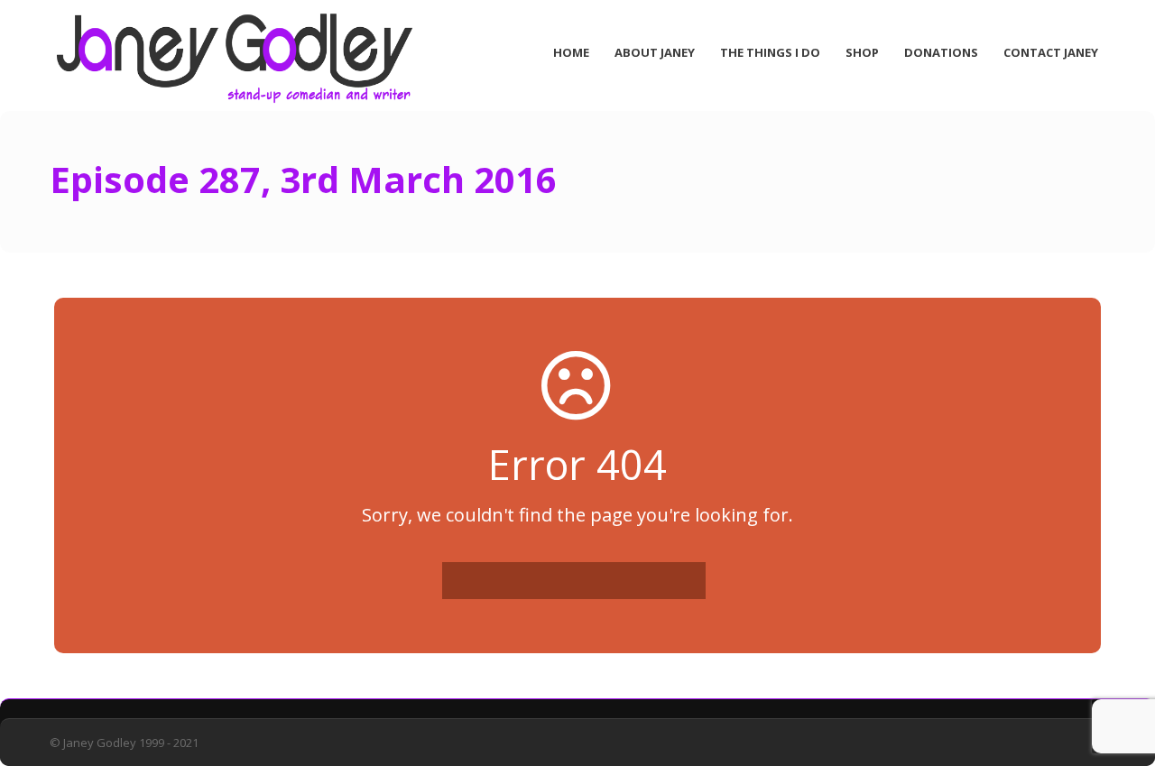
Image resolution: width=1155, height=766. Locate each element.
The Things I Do (770, 52)
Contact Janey (1050, 52)
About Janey (654, 52)
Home (571, 52)
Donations (941, 52)
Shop (862, 52)
